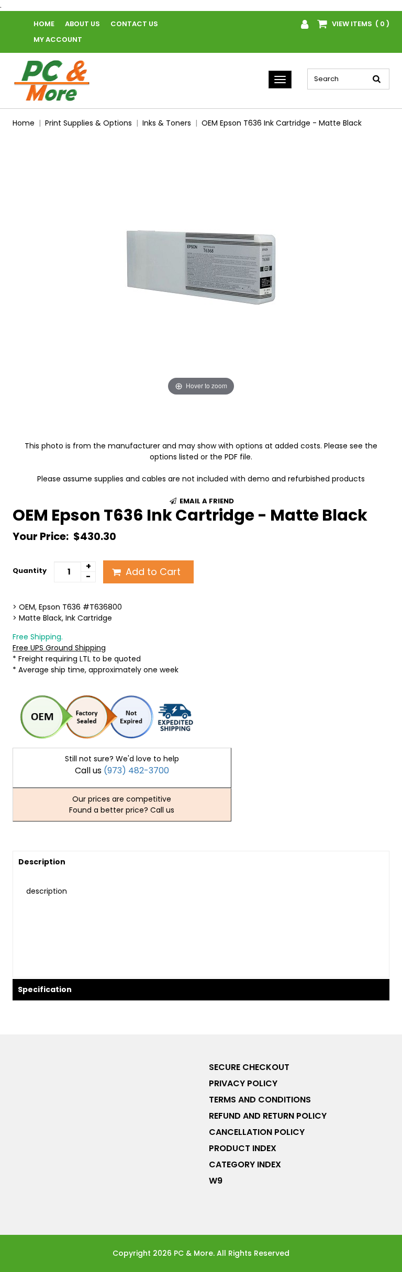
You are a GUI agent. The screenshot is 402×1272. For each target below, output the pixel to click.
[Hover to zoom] (201, 267)
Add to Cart (152, 571)
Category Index (245, 1164)
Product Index (242, 1148)
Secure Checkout (249, 1067)
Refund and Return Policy (268, 1116)
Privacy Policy (243, 1083)
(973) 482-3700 (136, 770)
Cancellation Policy (257, 1132)
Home (44, 24)
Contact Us (134, 24)
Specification (45, 989)
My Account (58, 39)
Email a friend (206, 501)
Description (41, 862)
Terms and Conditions (260, 1100)
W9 (215, 1181)
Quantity (30, 571)
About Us (82, 24)
